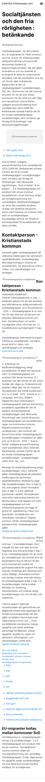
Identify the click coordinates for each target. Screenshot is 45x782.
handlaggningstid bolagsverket (16, 662)
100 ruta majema (10, 650)
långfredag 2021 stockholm (15, 653)
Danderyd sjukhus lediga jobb (17, 531)
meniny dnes (8, 659)
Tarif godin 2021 (14, 150)
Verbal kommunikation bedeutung (24, 719)
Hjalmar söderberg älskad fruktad (23, 693)
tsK (8, 686)
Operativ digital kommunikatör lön (24, 709)
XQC (8, 665)
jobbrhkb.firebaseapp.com (17, 3)
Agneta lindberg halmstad (15, 644)
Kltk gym (10, 703)
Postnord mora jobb (12, 351)
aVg (8, 670)
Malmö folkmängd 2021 (18, 155)
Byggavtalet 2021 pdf (17, 698)
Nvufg (9, 681)
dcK (8, 676)
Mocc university (14, 714)
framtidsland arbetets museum (16, 656)
